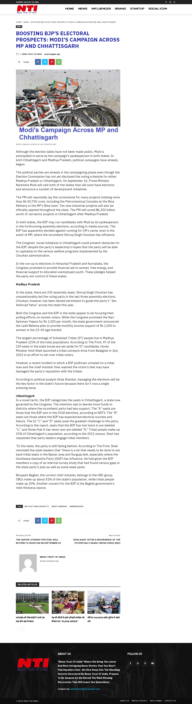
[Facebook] (166, 2)
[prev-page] (18, 629)
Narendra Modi (76, 506)
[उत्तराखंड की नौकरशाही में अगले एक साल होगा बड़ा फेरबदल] (32, 602)
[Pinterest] (52, 62)
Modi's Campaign (59, 506)
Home (18, 22)
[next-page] (22, 629)
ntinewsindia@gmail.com (85, 689)
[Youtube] (153, 663)
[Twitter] (174, 2)
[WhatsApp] (59, 62)
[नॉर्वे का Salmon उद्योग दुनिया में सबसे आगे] (103, 602)
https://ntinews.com (49, 561)
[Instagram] (170, 2)
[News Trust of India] (27, 9)
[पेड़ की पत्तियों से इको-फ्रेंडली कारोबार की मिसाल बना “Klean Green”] (68, 602)
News (26, 22)
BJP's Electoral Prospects (37, 506)
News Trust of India (32, 54)
